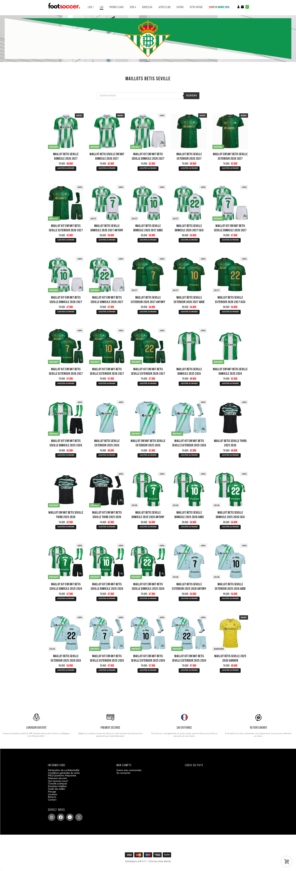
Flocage (52, 792)
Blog (50, 802)
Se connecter (123, 773)
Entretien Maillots (57, 786)
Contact (52, 800)
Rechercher (191, 95)
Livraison (52, 794)
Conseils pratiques (57, 784)
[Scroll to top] (148, 856)
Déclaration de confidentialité (63, 770)
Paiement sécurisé (57, 778)
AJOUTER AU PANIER (65, 168)
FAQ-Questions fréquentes (62, 775)
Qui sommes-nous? (58, 781)
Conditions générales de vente (64, 773)
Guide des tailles (56, 789)
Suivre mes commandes (128, 770)
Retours (52, 797)
